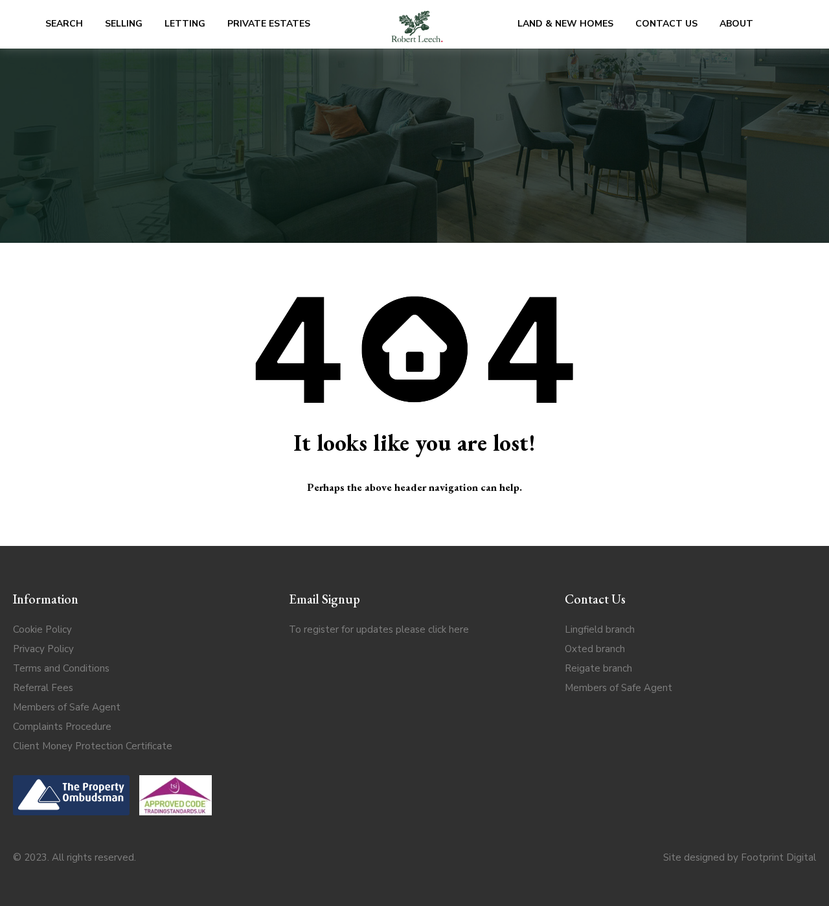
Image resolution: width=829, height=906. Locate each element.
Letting (185, 23)
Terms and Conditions (61, 668)
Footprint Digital (778, 857)
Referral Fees (43, 687)
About (736, 23)
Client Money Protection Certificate (92, 746)
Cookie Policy (42, 629)
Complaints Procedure (62, 726)
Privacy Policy (43, 648)
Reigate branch (598, 668)
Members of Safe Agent (66, 707)
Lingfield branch (600, 629)
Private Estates (268, 23)
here (459, 629)
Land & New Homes (565, 23)
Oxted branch (595, 648)
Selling (123, 23)
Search (64, 23)
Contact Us (666, 23)
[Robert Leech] (417, 24)
